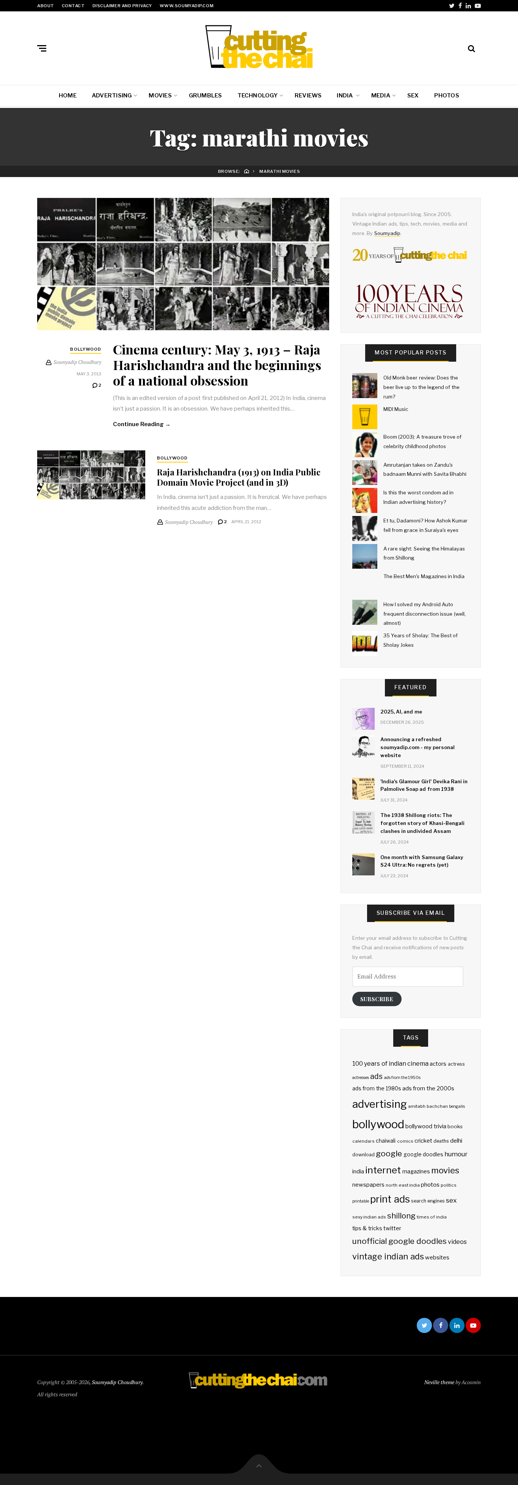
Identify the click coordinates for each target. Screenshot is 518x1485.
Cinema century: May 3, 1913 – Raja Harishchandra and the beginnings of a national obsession (217, 364)
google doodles (423, 1154)
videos (457, 1241)
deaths (441, 1141)
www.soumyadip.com (186, 5)
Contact (73, 5)
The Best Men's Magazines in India (424, 576)
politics (449, 1185)
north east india (403, 1185)
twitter (392, 1228)
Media (380, 95)
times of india (432, 1217)
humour (456, 1154)
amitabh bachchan (427, 1106)
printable (360, 1201)
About (45, 5)
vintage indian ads (388, 1256)
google (389, 1153)
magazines (416, 1171)
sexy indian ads (369, 1217)
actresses (360, 1077)
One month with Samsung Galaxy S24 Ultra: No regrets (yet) (421, 861)
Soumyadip (387, 233)
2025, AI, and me (401, 712)
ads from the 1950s (402, 1077)
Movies (160, 95)
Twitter (452, 5)
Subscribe (376, 999)
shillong (401, 1215)
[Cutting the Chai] (259, 47)
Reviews (308, 95)
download (363, 1154)
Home (68, 95)
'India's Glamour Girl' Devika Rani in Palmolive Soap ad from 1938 (424, 785)
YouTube (478, 5)
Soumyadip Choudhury (117, 1382)
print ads (390, 1199)
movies (445, 1170)
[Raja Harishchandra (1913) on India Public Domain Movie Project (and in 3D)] (91, 474)
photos (430, 1184)
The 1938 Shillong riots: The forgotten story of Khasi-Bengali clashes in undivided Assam (422, 823)
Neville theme (439, 1382)
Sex (413, 95)
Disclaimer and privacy (122, 5)
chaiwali (386, 1141)
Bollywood (85, 349)
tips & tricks (367, 1228)
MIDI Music (395, 409)
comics (405, 1141)
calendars (363, 1141)
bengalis (457, 1106)
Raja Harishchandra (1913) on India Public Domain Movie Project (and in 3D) (238, 477)
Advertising (112, 95)
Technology (257, 95)
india (358, 1171)
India (345, 95)
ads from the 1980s (376, 1088)
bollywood (378, 1124)
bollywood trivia (425, 1126)
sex (451, 1200)
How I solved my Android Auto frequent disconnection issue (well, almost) (424, 613)
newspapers (368, 1184)
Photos (446, 95)
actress (456, 1064)
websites (437, 1257)
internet (383, 1170)
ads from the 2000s (428, 1088)
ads (376, 1076)
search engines (428, 1201)
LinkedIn (468, 5)
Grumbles (205, 95)
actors (438, 1063)
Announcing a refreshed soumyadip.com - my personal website (417, 747)
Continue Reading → (142, 424)
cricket (423, 1140)
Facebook (460, 5)
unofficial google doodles (399, 1241)
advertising (379, 1104)
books (455, 1126)
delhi (456, 1140)
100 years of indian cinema (390, 1063)
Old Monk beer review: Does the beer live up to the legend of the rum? (421, 387)
